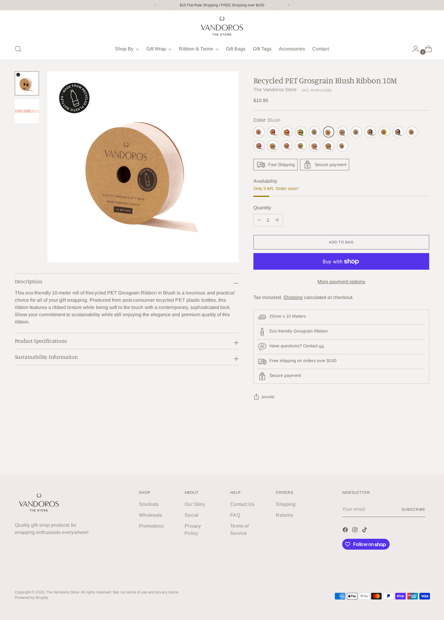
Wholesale (150, 515)
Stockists (149, 504)
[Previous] (155, 5)
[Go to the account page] (413, 49)
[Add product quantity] (259, 220)
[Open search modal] (18, 49)
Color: (266, 120)
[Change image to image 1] (27, 83)
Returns (284, 515)
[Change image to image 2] (27, 111)
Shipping (293, 297)
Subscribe (413, 509)
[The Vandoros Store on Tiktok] (365, 531)
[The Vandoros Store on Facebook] (345, 531)
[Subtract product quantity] (277, 220)
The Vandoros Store (275, 89)
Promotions (151, 525)
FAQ (235, 515)
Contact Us (242, 504)
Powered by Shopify (31, 598)
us (321, 345)
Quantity (262, 207)
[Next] (288, 5)
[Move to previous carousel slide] (410, 453)
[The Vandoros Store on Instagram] (355, 531)
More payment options (341, 281)
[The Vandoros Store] (222, 26)
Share (268, 397)
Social (191, 515)
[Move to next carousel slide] (424, 453)
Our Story (195, 504)
